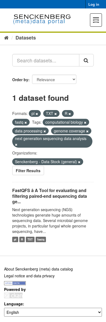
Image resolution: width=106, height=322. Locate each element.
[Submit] (86, 60)
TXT (30, 239)
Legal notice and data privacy (29, 275)
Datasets (25, 37)
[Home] (6, 37)
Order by (20, 79)
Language (13, 303)
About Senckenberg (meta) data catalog (38, 269)
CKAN (13, 295)
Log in (93, 4)
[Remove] (37, 113)
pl (15, 239)
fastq (40, 239)
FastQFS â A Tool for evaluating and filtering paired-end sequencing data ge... (49, 196)
